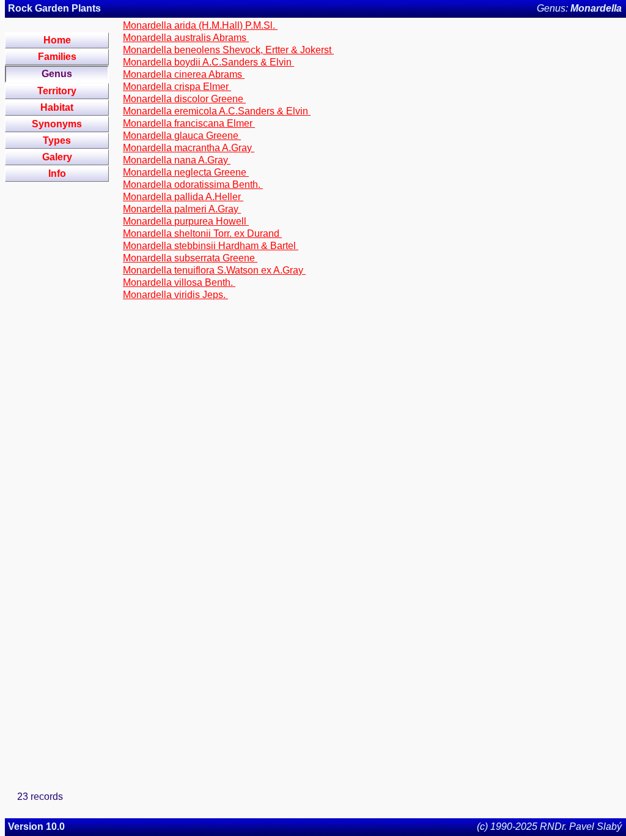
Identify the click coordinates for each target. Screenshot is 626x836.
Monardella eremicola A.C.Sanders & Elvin (217, 111)
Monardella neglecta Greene (186, 172)
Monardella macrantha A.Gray (188, 148)
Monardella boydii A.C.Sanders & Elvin (208, 62)
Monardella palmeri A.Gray (182, 209)
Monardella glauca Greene (182, 135)
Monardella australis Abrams (186, 37)
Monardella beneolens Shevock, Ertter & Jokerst (228, 50)
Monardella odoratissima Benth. (193, 184)
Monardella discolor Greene (184, 99)
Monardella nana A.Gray (176, 160)
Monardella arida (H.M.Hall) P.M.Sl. (200, 25)
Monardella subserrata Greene (190, 258)
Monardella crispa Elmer (177, 86)
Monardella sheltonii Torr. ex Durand (202, 233)
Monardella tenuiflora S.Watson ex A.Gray (214, 270)
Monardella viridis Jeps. (175, 294)
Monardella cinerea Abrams (184, 74)
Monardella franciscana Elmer (189, 123)
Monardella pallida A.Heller (183, 197)
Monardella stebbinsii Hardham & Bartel (210, 246)
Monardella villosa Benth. (179, 282)
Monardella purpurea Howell (186, 221)
